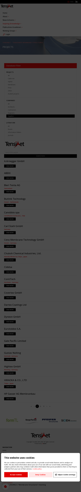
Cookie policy (37, 469)
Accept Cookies (16, 475)
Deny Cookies (40, 475)
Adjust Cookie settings (66, 475)
